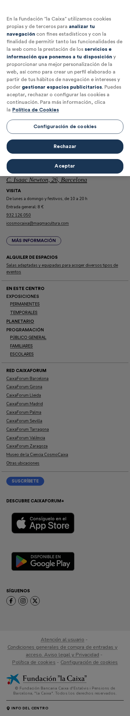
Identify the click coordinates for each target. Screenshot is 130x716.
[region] (65, 88)
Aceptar (65, 166)
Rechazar (65, 146)
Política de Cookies (35, 109)
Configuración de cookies (65, 126)
